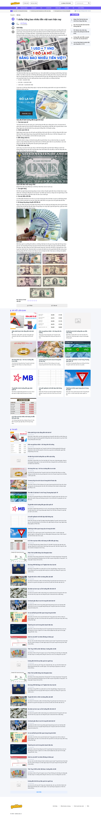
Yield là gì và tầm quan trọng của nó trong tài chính (77, 388)
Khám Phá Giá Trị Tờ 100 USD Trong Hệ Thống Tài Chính (43, 793)
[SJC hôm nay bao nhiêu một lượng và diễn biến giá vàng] (18, 545)
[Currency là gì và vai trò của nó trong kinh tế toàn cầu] (18, 485)
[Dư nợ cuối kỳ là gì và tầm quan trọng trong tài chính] (18, 617)
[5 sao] (36, 301)
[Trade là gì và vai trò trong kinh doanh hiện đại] (18, 629)
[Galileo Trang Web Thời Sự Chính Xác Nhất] (15, 3)
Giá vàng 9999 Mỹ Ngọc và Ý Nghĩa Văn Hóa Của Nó (42, 564)
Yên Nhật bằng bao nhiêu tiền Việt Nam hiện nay (41, 817)
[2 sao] (30, 301)
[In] (13, 31)
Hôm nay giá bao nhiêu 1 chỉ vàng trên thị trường (50, 331)
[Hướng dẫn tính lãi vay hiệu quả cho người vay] (18, 665)
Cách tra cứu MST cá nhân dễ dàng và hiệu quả (40, 637)
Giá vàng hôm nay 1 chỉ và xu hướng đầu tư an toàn (55, 11)
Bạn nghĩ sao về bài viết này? (21, 300)
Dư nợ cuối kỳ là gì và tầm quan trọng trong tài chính (42, 613)
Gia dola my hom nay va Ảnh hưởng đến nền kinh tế (42, 588)
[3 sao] (32, 301)
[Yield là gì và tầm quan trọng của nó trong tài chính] (18, 533)
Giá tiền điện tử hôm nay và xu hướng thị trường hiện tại (43, 805)
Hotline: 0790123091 (66, 3)
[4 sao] (34, 301)
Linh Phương (23, 23)
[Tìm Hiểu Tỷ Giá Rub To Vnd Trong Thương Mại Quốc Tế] (18, 497)
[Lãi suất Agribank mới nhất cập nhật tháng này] (18, 521)
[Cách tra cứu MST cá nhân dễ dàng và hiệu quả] (18, 641)
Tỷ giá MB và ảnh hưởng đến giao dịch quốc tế (22, 388)
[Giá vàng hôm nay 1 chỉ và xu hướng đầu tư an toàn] (18, 473)
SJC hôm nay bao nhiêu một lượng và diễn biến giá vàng (23, 417)
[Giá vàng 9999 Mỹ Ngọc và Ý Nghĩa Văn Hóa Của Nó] (18, 569)
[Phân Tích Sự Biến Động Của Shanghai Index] (18, 557)
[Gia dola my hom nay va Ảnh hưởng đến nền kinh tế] (18, 593)
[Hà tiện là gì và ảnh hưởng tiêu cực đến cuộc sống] (18, 461)
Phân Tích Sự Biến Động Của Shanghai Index (40, 552)
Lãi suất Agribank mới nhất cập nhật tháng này (50, 388)
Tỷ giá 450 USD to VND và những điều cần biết (40, 576)
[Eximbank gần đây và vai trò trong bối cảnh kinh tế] (18, 605)
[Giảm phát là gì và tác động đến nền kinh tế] (18, 437)
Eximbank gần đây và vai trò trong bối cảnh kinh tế (41, 601)
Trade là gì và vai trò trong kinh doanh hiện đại (40, 625)
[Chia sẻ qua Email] (13, 27)
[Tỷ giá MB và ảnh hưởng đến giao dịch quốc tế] (18, 509)
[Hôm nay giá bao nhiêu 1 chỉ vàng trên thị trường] (18, 449)
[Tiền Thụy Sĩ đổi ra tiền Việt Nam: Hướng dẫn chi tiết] (18, 653)
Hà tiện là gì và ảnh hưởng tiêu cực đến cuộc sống (32, 11)
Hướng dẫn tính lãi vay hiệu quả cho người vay (40, 661)
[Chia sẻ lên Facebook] (13, 23)
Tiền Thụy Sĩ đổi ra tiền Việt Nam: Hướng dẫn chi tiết (42, 649)
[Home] (13, 19)
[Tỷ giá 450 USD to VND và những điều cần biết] (18, 581)
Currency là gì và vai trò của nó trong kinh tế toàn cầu (50, 360)
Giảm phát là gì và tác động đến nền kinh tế (23, 331)
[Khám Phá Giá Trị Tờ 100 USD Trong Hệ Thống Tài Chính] (18, 797)
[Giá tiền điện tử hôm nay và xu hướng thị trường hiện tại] (18, 809)
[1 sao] (28, 301)
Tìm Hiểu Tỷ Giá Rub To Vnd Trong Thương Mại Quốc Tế (77, 360)
